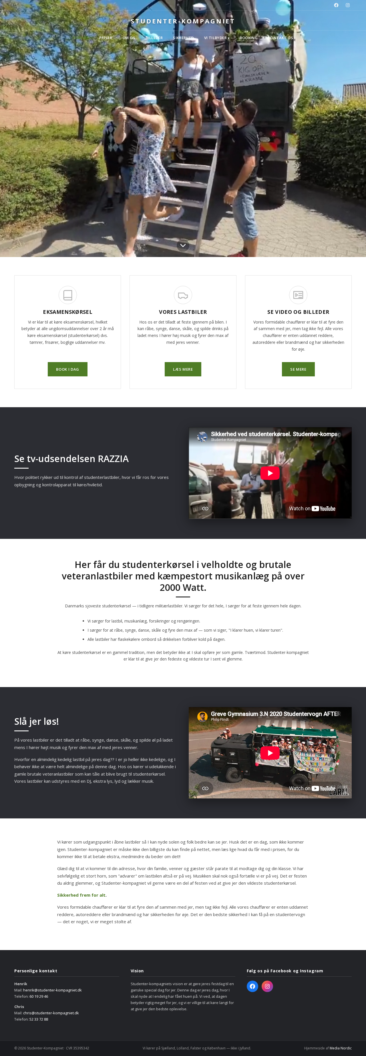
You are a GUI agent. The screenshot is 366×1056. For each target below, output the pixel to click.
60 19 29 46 (38, 996)
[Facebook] (336, 5)
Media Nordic (341, 1048)
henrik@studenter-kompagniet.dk (52, 990)
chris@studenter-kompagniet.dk (51, 1012)
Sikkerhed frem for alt (81, 895)
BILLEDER (154, 37)
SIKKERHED (183, 37)
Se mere (298, 369)
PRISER (105, 37)
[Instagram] (348, 5)
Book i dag (67, 369)
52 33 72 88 (38, 1019)
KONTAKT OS (280, 37)
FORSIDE (81, 37)
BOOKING (249, 37)
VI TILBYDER (217, 37)
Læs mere (183, 369)
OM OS (128, 37)
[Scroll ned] (183, 244)
